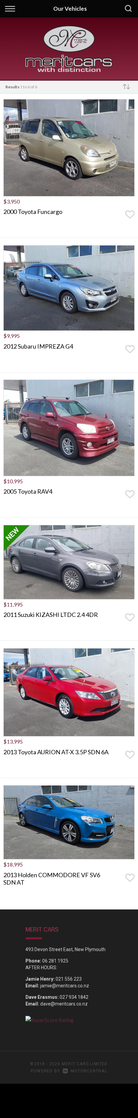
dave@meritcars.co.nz (64, 1004)
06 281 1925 (55, 961)
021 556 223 (69, 979)
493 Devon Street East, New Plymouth (65, 949)
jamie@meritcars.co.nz (64, 985)
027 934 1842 (74, 997)
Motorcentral (89, 1071)
